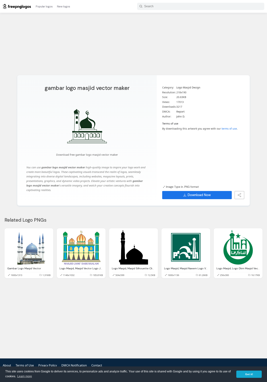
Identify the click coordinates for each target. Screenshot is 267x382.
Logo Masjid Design (188, 87)
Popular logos (44, 6)
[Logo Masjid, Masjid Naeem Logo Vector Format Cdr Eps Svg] (185, 247)
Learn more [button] (24, 376)
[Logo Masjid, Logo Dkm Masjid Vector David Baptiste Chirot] (238, 247)
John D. (180, 116)
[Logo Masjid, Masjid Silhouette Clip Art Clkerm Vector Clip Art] (133, 247)
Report (180, 111)
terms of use (229, 128)
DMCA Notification (74, 365)
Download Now (199, 195)
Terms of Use (25, 365)
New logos (63, 6)
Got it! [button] (249, 374)
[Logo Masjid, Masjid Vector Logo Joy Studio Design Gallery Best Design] (81, 247)
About (7, 365)
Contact (96, 365)
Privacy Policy (47, 365)
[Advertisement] (133, 46)
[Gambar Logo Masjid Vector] (28, 247)
